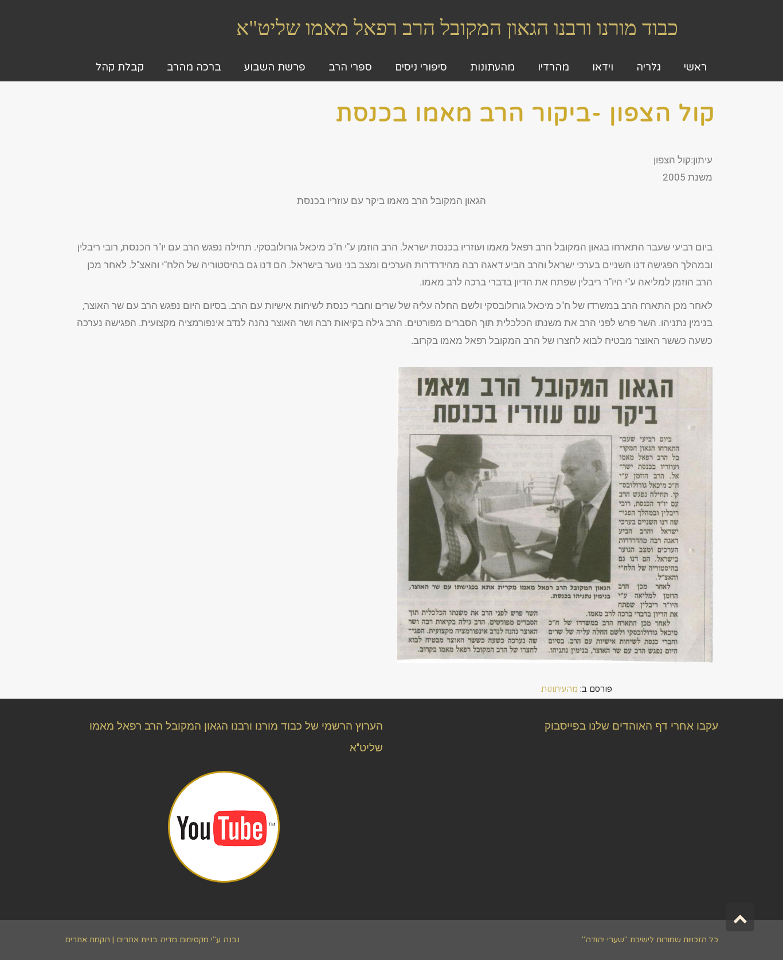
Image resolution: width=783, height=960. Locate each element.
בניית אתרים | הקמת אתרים (111, 940)
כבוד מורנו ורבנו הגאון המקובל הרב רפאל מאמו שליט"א (457, 27)
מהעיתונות (559, 689)
